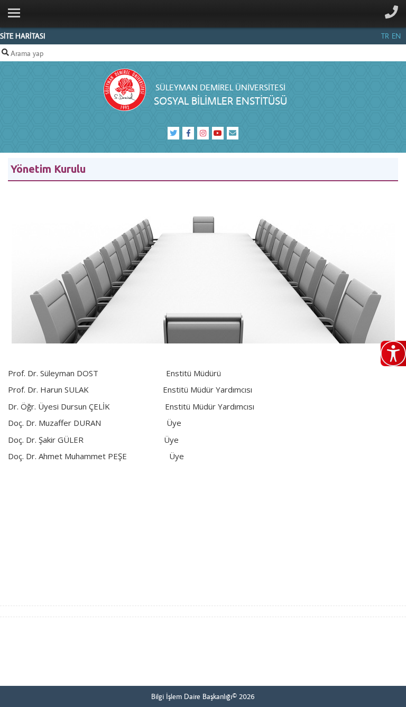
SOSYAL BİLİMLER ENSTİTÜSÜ (220, 100)
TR (385, 36)
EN (396, 36)
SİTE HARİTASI (22, 36)
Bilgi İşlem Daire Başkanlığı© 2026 (203, 696)
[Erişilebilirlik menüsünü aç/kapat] (393, 353)
